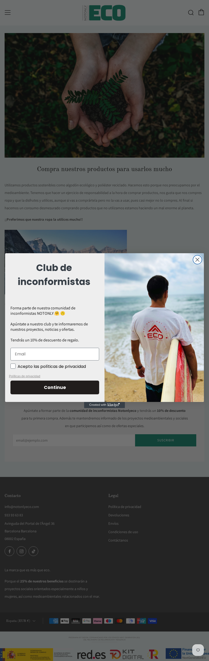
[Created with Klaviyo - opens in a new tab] (104, 405)
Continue (55, 387)
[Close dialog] (197, 259)
